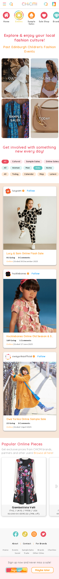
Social (17, 553)
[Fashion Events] (19, 15)
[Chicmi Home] (6, 15)
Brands (41, 550)
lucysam (17, 190)
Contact (27, 543)
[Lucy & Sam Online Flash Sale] (29, 223)
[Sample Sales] (31, 15)
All (5, 161)
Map (42, 174)
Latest (53, 174)
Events (15, 550)
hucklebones (19, 273)
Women (16, 168)
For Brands (41, 543)
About (15, 543)
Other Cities (38, 553)
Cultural (16, 161)
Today (15, 174)
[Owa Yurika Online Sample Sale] (29, 388)
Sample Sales (33, 161)
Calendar (29, 174)
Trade (26, 553)
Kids (38, 168)
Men (28, 168)
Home (49, 168)
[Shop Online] (44, 15)
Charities (52, 550)
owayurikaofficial (22, 356)
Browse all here (43, 453)
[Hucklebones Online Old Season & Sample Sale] (29, 306)
